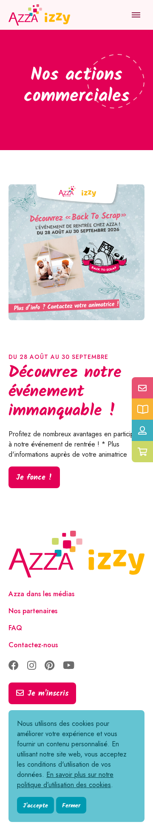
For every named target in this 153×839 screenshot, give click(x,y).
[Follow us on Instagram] (31, 666)
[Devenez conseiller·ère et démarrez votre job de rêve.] (142, 430)
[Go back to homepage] (40, 15)
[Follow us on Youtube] (68, 666)
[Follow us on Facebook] (13, 666)
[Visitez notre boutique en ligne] (142, 451)
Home (18, 42)
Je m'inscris (48, 694)
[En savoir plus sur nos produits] (142, 409)
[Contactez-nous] (142, 387)
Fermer (71, 806)
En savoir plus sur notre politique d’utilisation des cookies (65, 780)
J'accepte (35, 806)
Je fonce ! (34, 478)
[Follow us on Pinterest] (49, 666)
